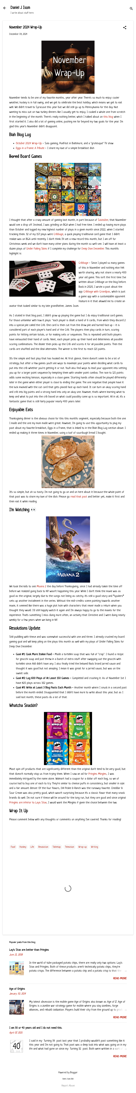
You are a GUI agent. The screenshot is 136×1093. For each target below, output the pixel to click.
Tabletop (57, 847)
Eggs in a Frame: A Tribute (30, 148)
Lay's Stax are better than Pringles (29, 950)
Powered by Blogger (68, 1072)
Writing (94, 847)
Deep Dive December (93, 248)
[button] (125, 28)
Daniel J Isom (20, 8)
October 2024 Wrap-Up (29, 143)
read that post (78, 496)
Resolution (43, 847)
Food (13, 847)
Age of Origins (17, 988)
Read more (120, 978)
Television (69, 847)
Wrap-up (82, 847)
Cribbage (58, 234)
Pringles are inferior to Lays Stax (28, 802)
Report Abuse (68, 1085)
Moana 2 (41, 586)
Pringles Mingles (97, 774)
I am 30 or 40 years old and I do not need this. (35, 1027)
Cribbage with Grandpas (96, 291)
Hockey (23, 847)
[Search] (131, 9)
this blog (108, 116)
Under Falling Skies (36, 248)
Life (32, 847)
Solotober (103, 220)
